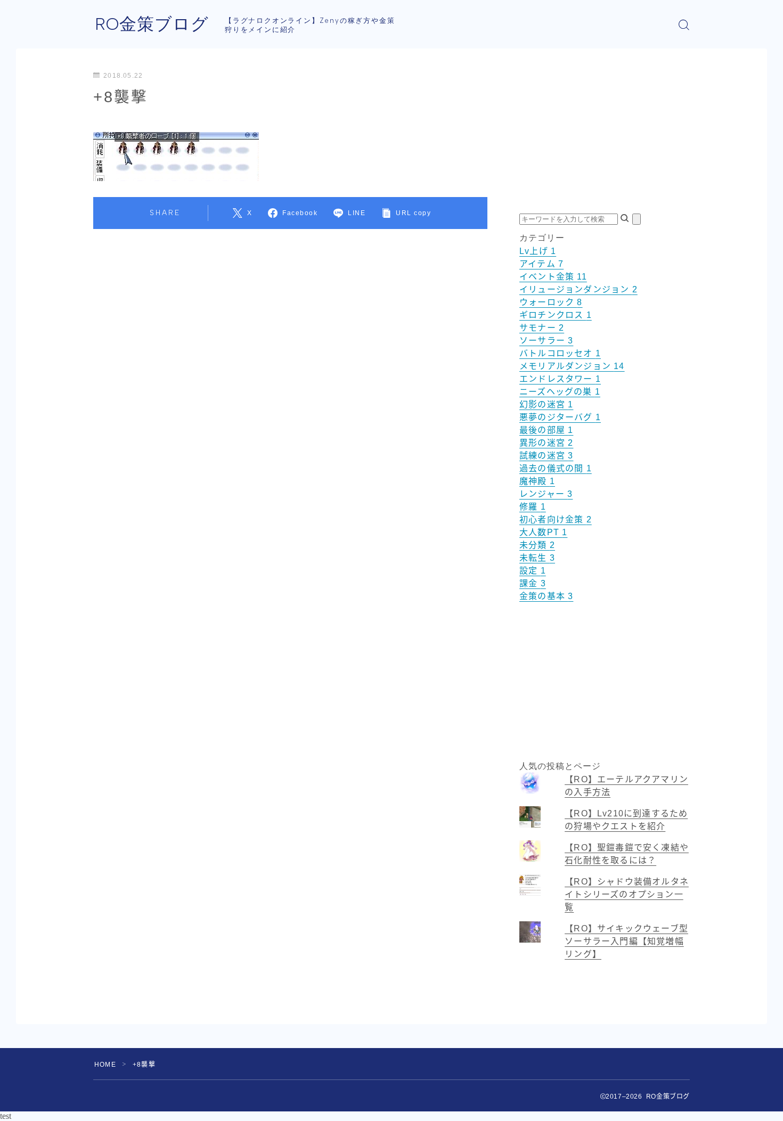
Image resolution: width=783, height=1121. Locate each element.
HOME (105, 1064)
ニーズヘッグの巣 (559, 391)
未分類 (537, 545)
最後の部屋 (546, 430)
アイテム (541, 263)
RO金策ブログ (152, 24)
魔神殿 (537, 481)
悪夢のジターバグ (560, 417)
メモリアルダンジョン (572, 366)
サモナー (541, 327)
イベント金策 (553, 276)
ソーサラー (546, 340)
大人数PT (543, 532)
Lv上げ (537, 251)
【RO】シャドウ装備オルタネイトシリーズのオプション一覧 (627, 894)
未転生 (537, 557)
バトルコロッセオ (560, 353)
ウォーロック (551, 302)
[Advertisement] (604, 139)
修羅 (532, 506)
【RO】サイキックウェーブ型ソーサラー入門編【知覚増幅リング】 (626, 941)
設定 (532, 570)
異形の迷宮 (546, 442)
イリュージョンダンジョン (578, 289)
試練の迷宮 (546, 455)
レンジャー (546, 493)
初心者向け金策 (555, 519)
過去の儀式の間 (555, 468)
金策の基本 (546, 596)
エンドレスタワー (560, 378)
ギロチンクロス (555, 315)
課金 (532, 583)
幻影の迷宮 (546, 404)
